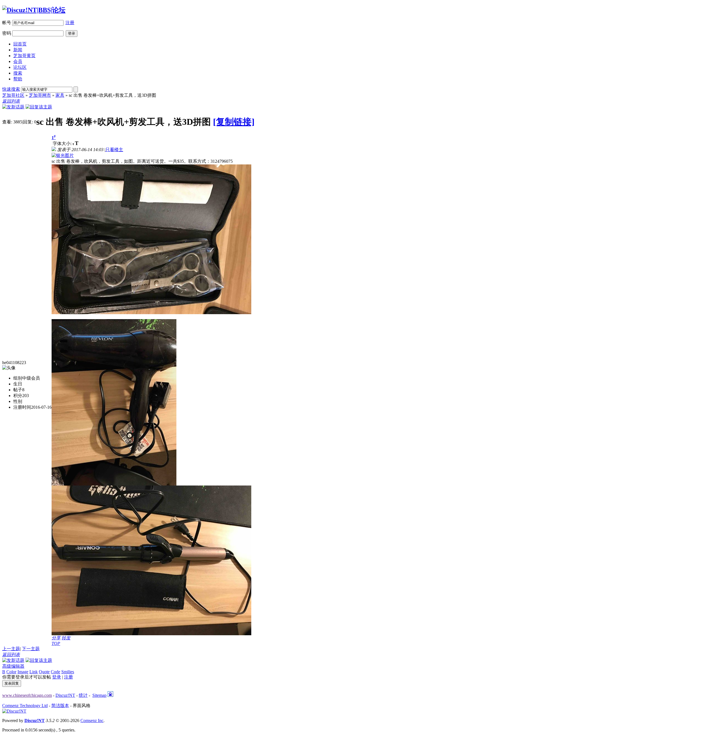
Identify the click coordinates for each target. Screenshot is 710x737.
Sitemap (99, 695)
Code (55, 671)
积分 (17, 395)
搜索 (17, 73)
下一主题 (31, 648)
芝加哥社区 (13, 95)
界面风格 (81, 705)
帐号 (6, 22)
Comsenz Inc (91, 720)
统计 (83, 695)
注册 (69, 22)
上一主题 (11, 648)
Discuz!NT (65, 695)
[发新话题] (13, 107)
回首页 (20, 44)
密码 (6, 33)
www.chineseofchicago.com (27, 695)
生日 (17, 384)
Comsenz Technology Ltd (25, 705)
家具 (59, 95)
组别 (17, 378)
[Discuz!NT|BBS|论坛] (33, 10)
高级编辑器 (13, 666)
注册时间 (22, 407)
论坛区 (20, 67)
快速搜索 (11, 89)
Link (33, 671)
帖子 (17, 389)
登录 (56, 677)
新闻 (17, 49)
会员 (17, 61)
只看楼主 (114, 149)
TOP (56, 643)
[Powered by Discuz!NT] (14, 711)
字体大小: (63, 143)
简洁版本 (60, 705)
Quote (44, 671)
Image (22, 671)
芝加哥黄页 (24, 55)
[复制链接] (234, 122)
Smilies (67, 671)
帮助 (17, 79)
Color (11, 671)
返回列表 (11, 101)
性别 (17, 401)
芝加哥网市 (40, 95)
